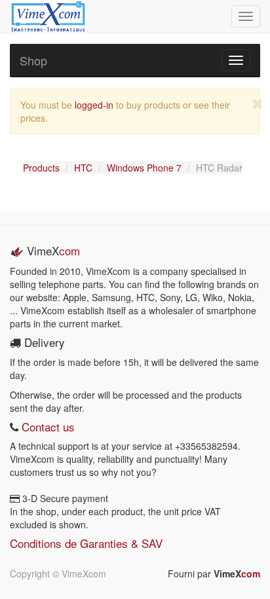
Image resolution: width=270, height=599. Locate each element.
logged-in (94, 104)
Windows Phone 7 (144, 167)
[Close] (257, 104)
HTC (83, 167)
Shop (33, 60)
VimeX (237, 573)
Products (41, 167)
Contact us (46, 426)
